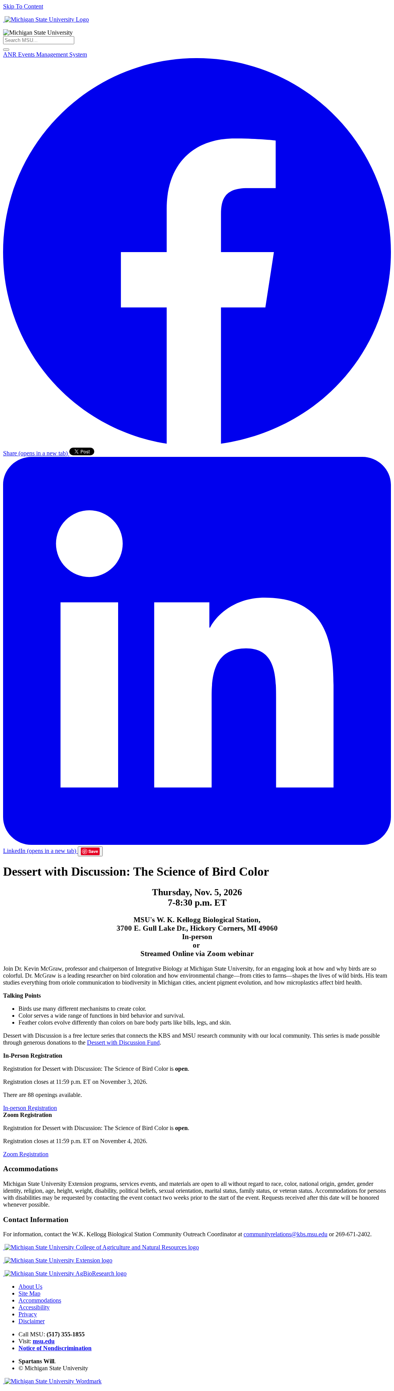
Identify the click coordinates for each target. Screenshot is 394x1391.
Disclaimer (31, 1321)
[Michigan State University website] (46, 19)
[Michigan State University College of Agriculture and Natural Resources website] (101, 1247)
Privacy (27, 1314)
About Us (30, 1286)
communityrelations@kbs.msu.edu (285, 1234)
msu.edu (44, 1341)
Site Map (29, 1293)
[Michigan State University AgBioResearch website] (65, 1273)
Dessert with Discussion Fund (123, 1042)
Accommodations (39, 1300)
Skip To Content (23, 6)
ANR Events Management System (45, 54)
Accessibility (34, 1307)
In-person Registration (30, 1108)
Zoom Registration (25, 1154)
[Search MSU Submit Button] (6, 49)
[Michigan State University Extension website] (57, 1260)
